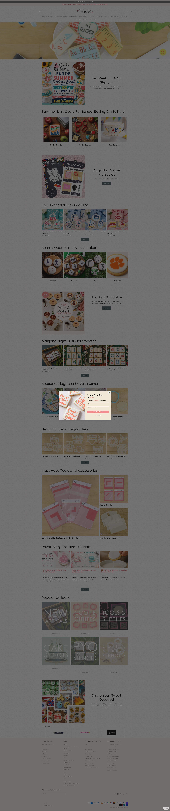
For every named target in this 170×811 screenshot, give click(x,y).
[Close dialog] (109, 392)
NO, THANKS (98, 415)
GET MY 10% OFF (98, 411)
